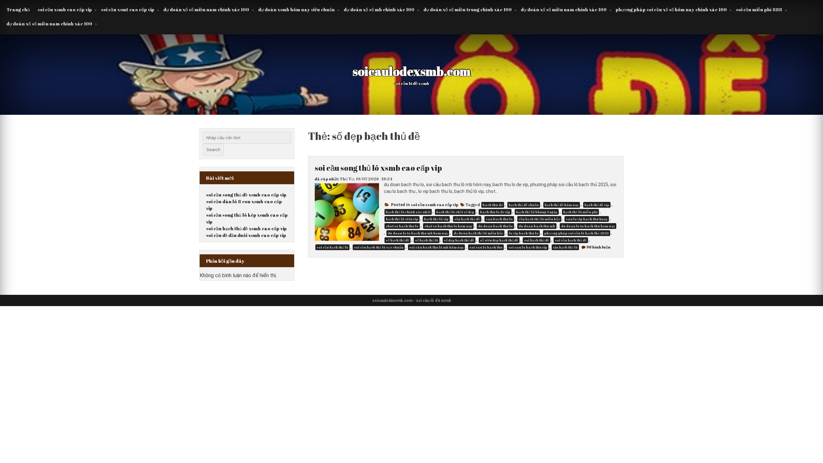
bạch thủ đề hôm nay (562, 205)
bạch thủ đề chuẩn (524, 205)
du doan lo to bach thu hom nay (588, 226)
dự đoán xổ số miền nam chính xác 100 (206, 9)
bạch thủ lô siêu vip (402, 219)
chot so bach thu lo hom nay (448, 226)
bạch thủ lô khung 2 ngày (536, 212)
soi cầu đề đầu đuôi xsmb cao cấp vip (246, 235)
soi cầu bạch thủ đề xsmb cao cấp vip (246, 228)
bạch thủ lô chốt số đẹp (455, 212)
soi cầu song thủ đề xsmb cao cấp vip (246, 195)
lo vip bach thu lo (523, 233)
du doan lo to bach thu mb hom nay (418, 233)
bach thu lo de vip (495, 212)
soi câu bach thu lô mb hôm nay (436, 247)
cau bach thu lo (499, 219)
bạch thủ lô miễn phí (580, 212)
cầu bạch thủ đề (467, 219)
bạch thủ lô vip (436, 219)
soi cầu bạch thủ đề (571, 240)
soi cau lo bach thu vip (527, 247)
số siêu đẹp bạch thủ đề (499, 240)
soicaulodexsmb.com (412, 71)
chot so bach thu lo (402, 226)
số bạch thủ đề (397, 240)
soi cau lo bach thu (485, 247)
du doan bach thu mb (537, 226)
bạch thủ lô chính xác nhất (408, 212)
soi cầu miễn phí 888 (759, 9)
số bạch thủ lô (426, 240)
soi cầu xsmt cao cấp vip (127, 9)
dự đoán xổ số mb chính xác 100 (379, 9)
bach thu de (493, 205)
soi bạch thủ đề (536, 240)
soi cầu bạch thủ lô (332, 247)
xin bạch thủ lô (565, 247)
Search (213, 149)
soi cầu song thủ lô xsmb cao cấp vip (378, 168)
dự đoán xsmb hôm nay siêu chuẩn (296, 9)
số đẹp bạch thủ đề (459, 240)
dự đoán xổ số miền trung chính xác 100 (467, 9)
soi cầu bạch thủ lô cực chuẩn (378, 247)
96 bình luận (598, 247)
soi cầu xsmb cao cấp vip (65, 9)
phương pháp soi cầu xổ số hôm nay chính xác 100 (671, 9)
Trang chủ (18, 9)
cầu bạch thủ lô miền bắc (539, 219)
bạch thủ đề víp (596, 205)
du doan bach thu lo (495, 226)
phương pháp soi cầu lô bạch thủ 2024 (576, 233)
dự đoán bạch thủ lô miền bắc (478, 233)
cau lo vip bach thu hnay (587, 219)
